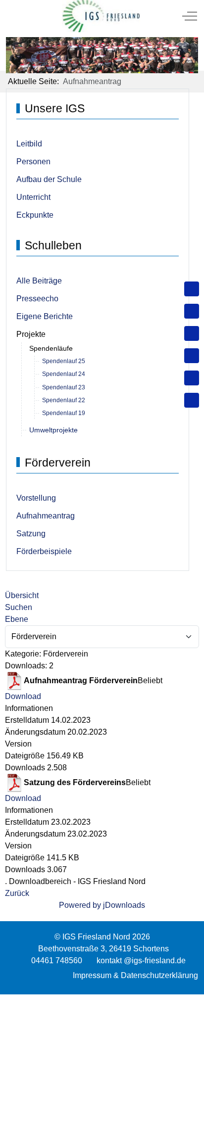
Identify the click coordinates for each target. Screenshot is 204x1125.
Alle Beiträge (39, 281)
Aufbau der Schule (49, 179)
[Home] (191, 288)
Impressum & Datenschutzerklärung (135, 975)
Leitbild (29, 144)
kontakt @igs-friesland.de (141, 960)
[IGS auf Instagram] (191, 355)
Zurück (17, 893)
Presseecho (37, 298)
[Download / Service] (191, 311)
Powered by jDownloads (102, 905)
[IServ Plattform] (191, 378)
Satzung (31, 533)
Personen (33, 161)
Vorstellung (36, 498)
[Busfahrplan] (191, 400)
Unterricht (33, 197)
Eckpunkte (34, 215)
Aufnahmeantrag (45, 516)
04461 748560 (56, 960)
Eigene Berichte (44, 316)
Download (23, 696)
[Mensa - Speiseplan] (191, 333)
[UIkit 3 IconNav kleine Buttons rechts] (102, 1000)
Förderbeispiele (44, 551)
